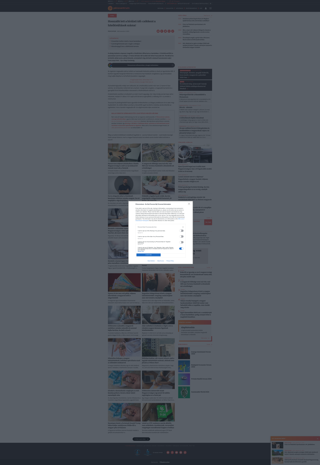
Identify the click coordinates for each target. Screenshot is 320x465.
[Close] (189, 204)
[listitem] (161, 227)
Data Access (160, 260)
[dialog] (160, 232)
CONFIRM (148, 254)
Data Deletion (151, 260)
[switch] (181, 231)
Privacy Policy (170, 260)
